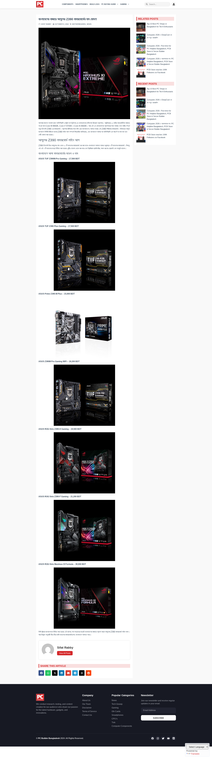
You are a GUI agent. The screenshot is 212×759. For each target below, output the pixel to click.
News (89, 24)
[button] (41, 673)
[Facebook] (152, 738)
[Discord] (173, 738)
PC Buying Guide (108, 4)
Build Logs (94, 4)
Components (67, 4)
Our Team (86, 704)
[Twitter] (163, 738)
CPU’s (114, 719)
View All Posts (65, 653)
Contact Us (87, 715)
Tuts (113, 722)
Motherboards (79, 24)
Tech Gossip (117, 704)
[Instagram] (157, 738)
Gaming (123, 4)
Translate (195, 754)
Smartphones (81, 4)
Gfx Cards (116, 711)
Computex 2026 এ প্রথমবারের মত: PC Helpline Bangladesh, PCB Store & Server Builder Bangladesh (160, 61)
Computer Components (122, 726)
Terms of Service (89, 711)
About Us (86, 700)
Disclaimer (87, 708)
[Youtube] (168, 738)
